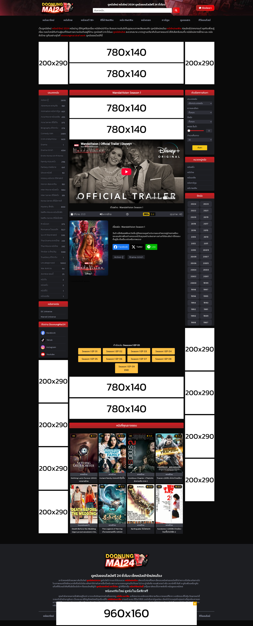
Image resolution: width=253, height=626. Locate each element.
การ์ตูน (165, 20)
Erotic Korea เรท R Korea (52, 155)
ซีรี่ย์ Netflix (107, 20)
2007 (206, 256)
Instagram (51, 347)
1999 (206, 283)
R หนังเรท (45, 223)
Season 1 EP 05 (90, 359)
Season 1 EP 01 (89, 351)
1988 (193, 322)
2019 (206, 217)
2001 (205, 276)
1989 (206, 315)
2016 (193, 230)
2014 (193, 236)
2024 (193, 204)
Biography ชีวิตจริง (49, 127)
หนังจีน (44, 279)
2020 (193, 217)
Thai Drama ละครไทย (50, 240)
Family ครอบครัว (48, 161)
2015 (206, 230)
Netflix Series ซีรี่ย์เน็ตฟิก (52, 218)
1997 (206, 289)
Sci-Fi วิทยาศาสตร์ (49, 235)
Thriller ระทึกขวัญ (48, 251)
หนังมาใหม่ (48, 20)
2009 (206, 250)
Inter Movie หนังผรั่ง (50, 189)
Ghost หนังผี (46, 172)
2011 (206, 243)
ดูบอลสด (185, 20)
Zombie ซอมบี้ (47, 273)
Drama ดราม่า (47, 150)
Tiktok (49, 340)
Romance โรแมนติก (49, 229)
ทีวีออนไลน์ (205, 20)
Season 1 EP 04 (163, 351)
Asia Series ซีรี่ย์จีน (49, 122)
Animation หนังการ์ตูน (50, 111)
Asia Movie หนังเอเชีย (50, 116)
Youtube (50, 354)
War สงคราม (46, 268)
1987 (206, 322)
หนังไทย (68, 20)
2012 (193, 243)
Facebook (51, 332)
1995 (206, 296)
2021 (83, 214)
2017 (206, 223)
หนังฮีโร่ (44, 290)
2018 (193, 223)
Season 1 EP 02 (114, 351)
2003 (206, 269)
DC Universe (46, 311)
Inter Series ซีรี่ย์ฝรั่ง (50, 195)
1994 (193, 302)
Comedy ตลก (47, 133)
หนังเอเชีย (45, 296)
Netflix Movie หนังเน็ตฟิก (51, 212)
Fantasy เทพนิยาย (48, 167)
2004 (193, 269)
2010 (193, 250)
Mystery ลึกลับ (47, 206)
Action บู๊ (44, 100)
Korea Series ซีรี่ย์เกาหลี (51, 200)
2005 (206, 263)
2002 (193, 276)
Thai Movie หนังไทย (49, 246)
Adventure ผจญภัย (49, 105)
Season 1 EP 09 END (127, 368)
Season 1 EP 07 (139, 359)
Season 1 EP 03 (139, 351)
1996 (193, 296)
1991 (206, 309)
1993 (206, 302)
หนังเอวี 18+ (87, 20)
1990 (193, 315)
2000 (193, 283)
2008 (193, 256)
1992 (193, 309)
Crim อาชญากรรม (49, 139)
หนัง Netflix (126, 20)
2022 (193, 210)
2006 (193, 263)
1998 (193, 289)
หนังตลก (146, 20)
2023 (206, 204)
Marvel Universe (48, 316)
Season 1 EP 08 (163, 359)
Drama (44, 144)
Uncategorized (48, 262)
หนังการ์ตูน (191, 182)
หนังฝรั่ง (44, 285)
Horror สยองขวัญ (49, 184)
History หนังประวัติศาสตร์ (52, 178)
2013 (206, 236)
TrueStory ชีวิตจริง (49, 257)
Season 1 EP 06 (114, 359)
